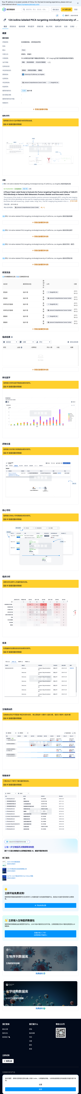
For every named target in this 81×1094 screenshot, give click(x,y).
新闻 (30, 1049)
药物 (30, 1029)
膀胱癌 (24, 70)
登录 (75, 9)
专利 (30, 1037)
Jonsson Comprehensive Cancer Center (35, 82)
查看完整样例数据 (15, 124)
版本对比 (5, 1033)
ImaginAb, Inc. (54, 82)
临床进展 (32, 1033)
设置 (40, 1084)
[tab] (5, 26)
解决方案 (5, 1029)
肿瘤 (23, 62)
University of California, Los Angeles (34, 74)
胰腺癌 (40, 70)
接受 (40, 1089)
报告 (30, 1045)
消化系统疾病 (30, 62)
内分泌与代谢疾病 (40, 62)
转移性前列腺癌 (32, 70)
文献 (30, 1041)
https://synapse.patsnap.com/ (28, 4)
